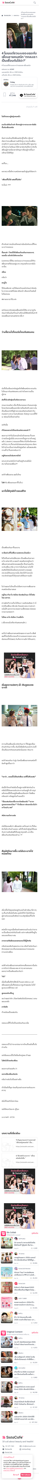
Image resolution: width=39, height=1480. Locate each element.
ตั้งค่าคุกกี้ (16, 1475)
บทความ (16, 16)
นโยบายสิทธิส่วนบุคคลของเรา (15, 1468)
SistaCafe (7, 16)
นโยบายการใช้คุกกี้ (9, 1470)
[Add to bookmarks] (4, 95)
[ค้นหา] (35, 2)
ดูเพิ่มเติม (35, 1233)
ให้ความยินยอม (25, 1475)
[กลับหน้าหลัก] (9, 2)
